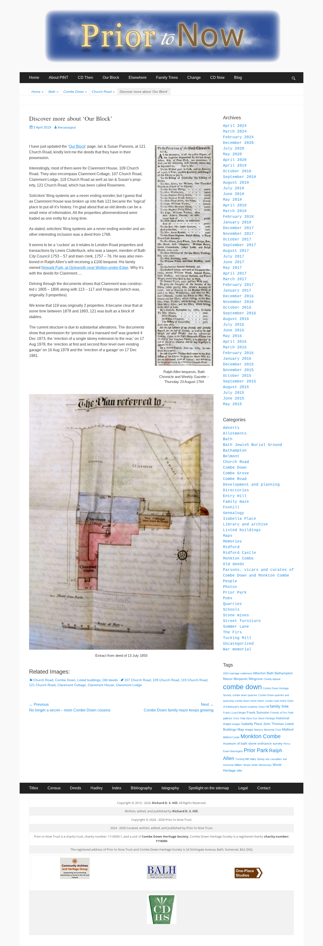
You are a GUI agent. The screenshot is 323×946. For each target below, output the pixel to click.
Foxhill (231, 507)
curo (283, 700)
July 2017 (233, 256)
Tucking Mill (237, 638)
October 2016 (237, 308)
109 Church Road (166, 680)
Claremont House (101, 685)
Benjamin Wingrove (248, 679)
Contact (263, 788)
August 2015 (236, 387)
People (230, 581)
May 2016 (232, 336)
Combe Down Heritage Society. (165, 836)
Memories (232, 541)
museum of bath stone (240, 743)
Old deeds (110, 680)
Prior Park (235, 593)
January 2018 (237, 222)
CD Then (85, 78)
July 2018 (233, 188)
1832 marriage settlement (237, 673)
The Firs (232, 632)
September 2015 (239, 381)
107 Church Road (137, 680)
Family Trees (167, 78)
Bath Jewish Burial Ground (252, 445)
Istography (170, 788)
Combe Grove (236, 473)
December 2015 (238, 364)
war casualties (273, 759)
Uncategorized (238, 644)
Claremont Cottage (71, 685)
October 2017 (237, 239)
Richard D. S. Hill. (165, 803)
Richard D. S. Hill (185, 811)
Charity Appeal (272, 679)
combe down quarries (244, 695)
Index (116, 788)
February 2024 (238, 137)
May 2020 (232, 154)
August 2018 (236, 183)
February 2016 (238, 353)
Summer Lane (236, 627)
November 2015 (238, 370)
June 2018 (233, 194)
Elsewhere (138, 78)
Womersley (265, 765)
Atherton (259, 673)
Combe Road (235, 479)
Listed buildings (88, 680)
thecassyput (67, 127)
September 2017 (239, 245)
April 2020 (235, 160)
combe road (272, 700)
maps (249, 729)
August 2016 (236, 319)
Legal (243, 788)
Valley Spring (257, 759)
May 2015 (232, 404)
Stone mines (236, 615)
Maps (227, 536)
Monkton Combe (238, 558)
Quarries (232, 604)
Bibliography (141, 788)
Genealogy (233, 513)
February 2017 (238, 285)
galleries (227, 718)
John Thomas (273, 724)
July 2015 (233, 393)
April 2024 (235, 126)
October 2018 (237, 171)
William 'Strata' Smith (246, 765)
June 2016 (233, 330)
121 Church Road (42, 685)
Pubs (227, 598)
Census (54, 788)
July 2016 (233, 325)
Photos (230, 587)
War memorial (237, 649)
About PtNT (58, 78)
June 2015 (233, 398)
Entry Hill (235, 496)
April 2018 (235, 205)
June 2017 (233, 262)
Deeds (75, 788)
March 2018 (235, 211)
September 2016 (239, 313)
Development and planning (251, 485)
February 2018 (238, 217)
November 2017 (238, 234)
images (236, 724)
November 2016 (238, 302)
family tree (279, 706)
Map (240, 729)
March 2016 (235, 347)
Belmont (231, 456)
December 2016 (238, 296)
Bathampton (235, 451)
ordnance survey (270, 743)
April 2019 (235, 166)
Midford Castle (239, 553)
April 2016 (235, 342)
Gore (236, 718)
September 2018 (239, 177)
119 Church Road (194, 680)
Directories (236, 490)
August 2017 (236, 251)
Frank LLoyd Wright (234, 712)
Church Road (103, 91)
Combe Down (75, 91)
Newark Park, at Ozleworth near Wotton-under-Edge (84, 268)
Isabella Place (239, 519)
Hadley (97, 788)
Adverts (231, 428)
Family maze (236, 502)
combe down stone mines (249, 700)
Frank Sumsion (258, 712)
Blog (238, 78)
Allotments (235, 433)
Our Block (111, 78)
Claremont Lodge (129, 685)
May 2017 (232, 268)
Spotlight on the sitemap (208, 788)
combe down (242, 687)
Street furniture (242, 621)
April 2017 (235, 273)
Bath (53, 91)
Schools (231, 610)
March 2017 (235, 279)
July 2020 (233, 149)
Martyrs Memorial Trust (267, 729)
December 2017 (238, 228)
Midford (231, 547)
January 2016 (237, 359)
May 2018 (232, 200)
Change (194, 78)
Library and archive (245, 524)
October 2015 (237, 376)
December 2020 (238, 143)
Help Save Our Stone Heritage (257, 718)
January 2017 (237, 291)
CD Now (217, 78)
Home (34, 78)
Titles (33, 788)
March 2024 (235, 131)
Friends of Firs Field (281, 712)
